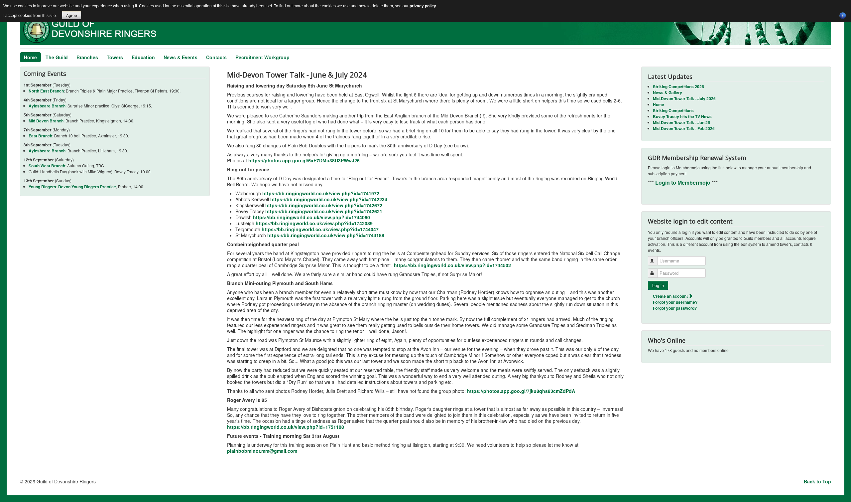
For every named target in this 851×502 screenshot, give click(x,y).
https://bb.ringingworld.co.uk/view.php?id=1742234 (328, 199)
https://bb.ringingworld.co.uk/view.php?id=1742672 (323, 205)
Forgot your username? (675, 302)
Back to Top (817, 481)
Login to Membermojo (683, 182)
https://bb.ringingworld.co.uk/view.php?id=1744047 (320, 229)
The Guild (57, 57)
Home (30, 57)
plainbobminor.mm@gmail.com (262, 450)
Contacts (216, 57)
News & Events (180, 57)
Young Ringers (42, 187)
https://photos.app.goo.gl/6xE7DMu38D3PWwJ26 (304, 160)
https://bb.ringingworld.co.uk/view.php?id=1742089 (314, 223)
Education (143, 57)
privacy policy (423, 6)
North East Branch (46, 91)
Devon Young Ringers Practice (87, 187)
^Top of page (832, 497)
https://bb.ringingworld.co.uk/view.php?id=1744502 (452, 265)
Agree (71, 15)
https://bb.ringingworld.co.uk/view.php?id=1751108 (285, 426)
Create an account (671, 296)
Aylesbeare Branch (47, 106)
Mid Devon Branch (46, 121)
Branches (87, 57)
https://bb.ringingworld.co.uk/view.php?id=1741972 (320, 193)
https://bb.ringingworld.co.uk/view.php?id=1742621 (323, 211)
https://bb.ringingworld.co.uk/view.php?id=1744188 (325, 235)
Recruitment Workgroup (262, 57)
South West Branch (47, 166)
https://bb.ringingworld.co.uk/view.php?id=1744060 (311, 217)
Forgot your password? (675, 308)
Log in (658, 285)
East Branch (40, 136)
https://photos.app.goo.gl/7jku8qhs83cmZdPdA (521, 391)
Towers (115, 57)
